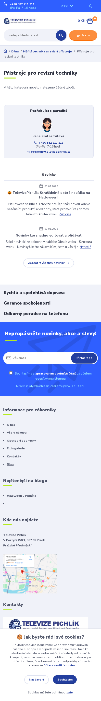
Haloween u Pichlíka (21, 496)
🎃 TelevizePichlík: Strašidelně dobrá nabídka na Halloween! (48, 195)
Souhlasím (65, 679)
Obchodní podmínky (21, 441)
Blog (10, 464)
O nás (11, 425)
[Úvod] (20, 21)
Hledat (61, 35)
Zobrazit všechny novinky (46, 263)
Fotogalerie (16, 448)
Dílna (15, 51)
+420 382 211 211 (22, 4)
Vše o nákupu (16, 432)
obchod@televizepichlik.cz (51, 152)
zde (70, 692)
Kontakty (14, 456)
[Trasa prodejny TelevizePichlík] (30, 573)
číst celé (65, 214)
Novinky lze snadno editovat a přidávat (49, 235)
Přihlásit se (84, 358)
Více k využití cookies (60, 665)
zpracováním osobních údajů (55, 373)
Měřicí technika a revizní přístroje (47, 51)
